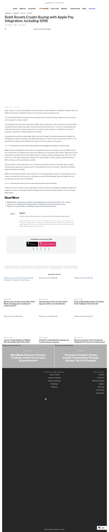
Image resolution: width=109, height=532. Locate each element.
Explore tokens (54, 375)
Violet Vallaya (22, 25)
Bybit (6, 150)
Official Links (100, 393)
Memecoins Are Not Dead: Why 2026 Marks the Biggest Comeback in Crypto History (40, 146)
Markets (17, 13)
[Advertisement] (92, 38)
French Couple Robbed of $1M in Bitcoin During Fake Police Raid (17, 341)
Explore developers (54, 381)
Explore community (54, 378)
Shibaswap (54, 384)
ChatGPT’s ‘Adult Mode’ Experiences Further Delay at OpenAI (54, 341)
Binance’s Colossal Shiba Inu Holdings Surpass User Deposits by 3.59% (31, 206)
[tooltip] (98, 3)
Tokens (29, 13)
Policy (23, 13)
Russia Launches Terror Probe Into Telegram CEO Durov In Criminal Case (89, 341)
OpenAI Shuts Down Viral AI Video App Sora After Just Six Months (34, 183)
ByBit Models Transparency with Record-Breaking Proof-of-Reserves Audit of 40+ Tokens (39, 202)
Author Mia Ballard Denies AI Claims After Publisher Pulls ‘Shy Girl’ (89, 303)
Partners (101, 375)
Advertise (101, 387)
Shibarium (54, 387)
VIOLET (22, 213)
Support (101, 384)
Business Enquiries (98, 381)
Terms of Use (100, 390)
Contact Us (100, 378)
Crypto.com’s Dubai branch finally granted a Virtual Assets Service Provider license (36, 204)
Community (9, 13)
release (51, 110)
